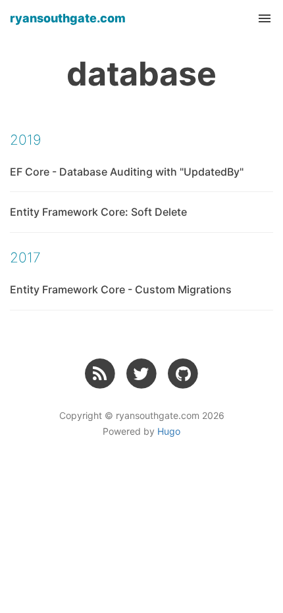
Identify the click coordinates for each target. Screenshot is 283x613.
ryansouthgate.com (68, 18)
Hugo (168, 431)
